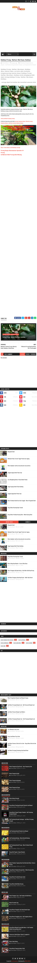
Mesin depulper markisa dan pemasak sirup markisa (19, 465)
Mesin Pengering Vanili (14, 773)
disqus (27, 354)
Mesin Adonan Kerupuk (14, 798)
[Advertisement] (18, 31)
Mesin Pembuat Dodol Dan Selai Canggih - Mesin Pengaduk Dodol (22, 500)
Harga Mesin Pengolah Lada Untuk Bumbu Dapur (19, 909)
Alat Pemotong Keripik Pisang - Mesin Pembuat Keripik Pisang (21, 846)
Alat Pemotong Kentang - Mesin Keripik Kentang (19, 838)
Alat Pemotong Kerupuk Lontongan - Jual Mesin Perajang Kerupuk (21, 820)
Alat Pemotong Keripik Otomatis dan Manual (18, 831)
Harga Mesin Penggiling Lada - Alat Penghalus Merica (20, 916)
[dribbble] (31, 1)
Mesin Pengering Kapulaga (15, 780)
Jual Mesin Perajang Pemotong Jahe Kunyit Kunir (18, 750)
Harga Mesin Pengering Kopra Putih (17, 948)
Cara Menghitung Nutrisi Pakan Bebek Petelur (18, 479)
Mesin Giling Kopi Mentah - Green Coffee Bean (17, 563)
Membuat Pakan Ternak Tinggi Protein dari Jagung (18, 458)
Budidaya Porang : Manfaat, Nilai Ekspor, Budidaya (13, 337)
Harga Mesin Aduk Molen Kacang (16, 884)
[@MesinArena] (28, 1)
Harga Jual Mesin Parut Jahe (14, 736)
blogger (22, 354)
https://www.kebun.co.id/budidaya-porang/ (10, 147)
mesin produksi (29, 643)
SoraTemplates (14, 961)
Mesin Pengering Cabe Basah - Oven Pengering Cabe (20, 766)
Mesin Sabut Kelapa (13, 941)
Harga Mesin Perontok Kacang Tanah (17, 877)
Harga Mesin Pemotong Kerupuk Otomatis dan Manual (20, 805)
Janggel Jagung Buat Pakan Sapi (14, 493)
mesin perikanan (21, 640)
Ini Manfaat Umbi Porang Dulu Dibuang (11, 154)
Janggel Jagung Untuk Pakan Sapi (15, 472)
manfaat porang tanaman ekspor (14, 65)
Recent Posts (9, 522)
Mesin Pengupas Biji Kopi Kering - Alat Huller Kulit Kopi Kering (21, 570)
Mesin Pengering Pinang (14, 787)
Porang (3, 152)
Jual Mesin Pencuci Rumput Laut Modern (16, 712)
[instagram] (33, 1)
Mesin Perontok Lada (13, 902)
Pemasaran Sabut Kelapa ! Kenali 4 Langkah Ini (19, 934)
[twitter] (15, 958)
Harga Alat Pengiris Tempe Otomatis (17, 852)
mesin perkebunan (5, 643)
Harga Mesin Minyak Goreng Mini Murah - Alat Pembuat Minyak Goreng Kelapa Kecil (21, 928)
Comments (27, 522)
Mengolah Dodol (11, 451)
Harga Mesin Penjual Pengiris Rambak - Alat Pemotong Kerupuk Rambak (21, 813)
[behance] (35, 1)
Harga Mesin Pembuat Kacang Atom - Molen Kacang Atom (20, 514)
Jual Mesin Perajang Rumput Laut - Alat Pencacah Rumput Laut (21, 705)
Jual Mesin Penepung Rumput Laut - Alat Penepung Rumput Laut (21, 719)
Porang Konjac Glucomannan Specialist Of (12, 150)
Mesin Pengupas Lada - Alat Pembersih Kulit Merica (20, 895)
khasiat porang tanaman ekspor (10, 334)
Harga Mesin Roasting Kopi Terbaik (15, 507)
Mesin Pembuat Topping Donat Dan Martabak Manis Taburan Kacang (22, 863)
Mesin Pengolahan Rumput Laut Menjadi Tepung (18, 698)
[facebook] (26, 1)
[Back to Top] (24, 958)
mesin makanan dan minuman (7, 640)
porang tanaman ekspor (29, 65)
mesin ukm (3, 646)
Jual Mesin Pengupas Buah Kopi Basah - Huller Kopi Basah (20, 577)
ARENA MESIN (27, 961)
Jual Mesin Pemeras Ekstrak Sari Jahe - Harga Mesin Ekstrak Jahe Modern (22, 744)
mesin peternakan (17, 643)
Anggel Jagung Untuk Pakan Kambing (15, 486)
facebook (33, 354)
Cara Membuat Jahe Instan (13, 729)
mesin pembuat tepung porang (8, 118)
